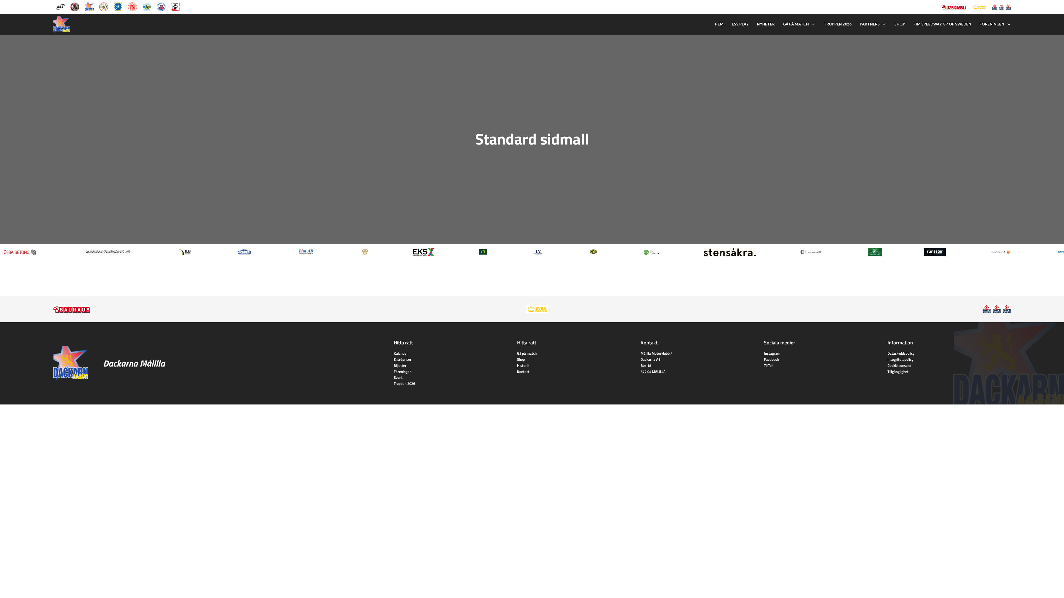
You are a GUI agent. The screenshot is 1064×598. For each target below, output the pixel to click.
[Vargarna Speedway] (161, 6)
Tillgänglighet (898, 371)
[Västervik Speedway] (146, 6)
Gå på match (796, 24)
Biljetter (400, 365)
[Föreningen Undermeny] (1009, 24)
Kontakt (523, 371)
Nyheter (766, 24)
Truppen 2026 (837, 24)
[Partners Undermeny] (884, 24)
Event (398, 377)
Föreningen (991, 24)
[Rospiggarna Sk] (132, 6)
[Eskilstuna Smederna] (175, 6)
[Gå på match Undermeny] (813, 24)
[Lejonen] (103, 6)
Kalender (401, 353)
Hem (719, 24)
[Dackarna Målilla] (89, 6)
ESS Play (740, 24)
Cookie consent (899, 365)
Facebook (771, 359)
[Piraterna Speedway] (118, 6)
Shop (899, 24)
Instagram (772, 353)
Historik (523, 365)
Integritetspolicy (900, 359)
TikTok (768, 365)
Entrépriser (402, 359)
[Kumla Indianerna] (74, 6)
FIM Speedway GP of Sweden (942, 24)
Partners (870, 24)
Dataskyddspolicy (900, 353)
